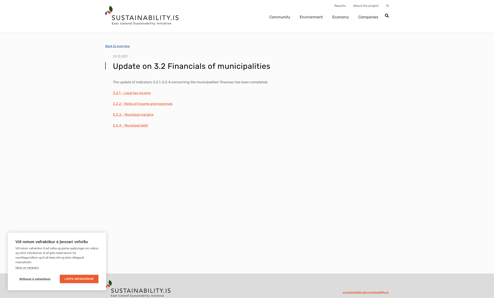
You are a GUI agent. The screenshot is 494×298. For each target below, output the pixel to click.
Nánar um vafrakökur (27, 267)
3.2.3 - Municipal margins (133, 114)
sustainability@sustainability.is (366, 292)
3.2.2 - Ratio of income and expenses (143, 104)
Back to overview (117, 46)
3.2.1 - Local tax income (132, 93)
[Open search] (387, 16)
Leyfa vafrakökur (79, 279)
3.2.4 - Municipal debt (130, 125)
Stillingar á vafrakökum (35, 279)
